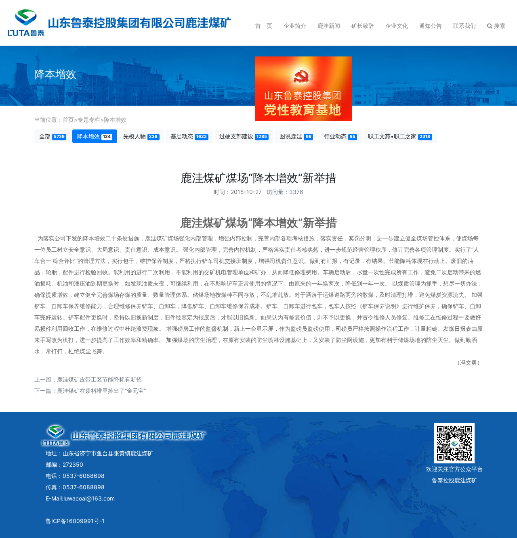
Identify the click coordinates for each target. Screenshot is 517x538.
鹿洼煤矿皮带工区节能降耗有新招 (99, 379)
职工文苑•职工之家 (399, 136)
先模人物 (140, 136)
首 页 (263, 25)
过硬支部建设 (243, 136)
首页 (68, 119)
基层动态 (188, 136)
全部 (52, 136)
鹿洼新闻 (328, 25)
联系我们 (464, 25)
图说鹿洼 (295, 136)
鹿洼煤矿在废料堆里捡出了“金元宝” (101, 390)
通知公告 (430, 25)
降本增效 (115, 119)
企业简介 (295, 25)
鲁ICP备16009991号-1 (75, 520)
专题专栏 (89, 119)
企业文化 (396, 25)
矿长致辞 (362, 25)
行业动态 (339, 136)
